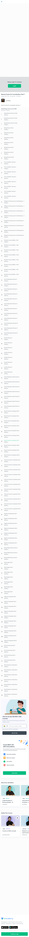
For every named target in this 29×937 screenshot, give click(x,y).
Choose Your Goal (7, 1)
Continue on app (14, 934)
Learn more (14, 773)
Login (14, 86)
